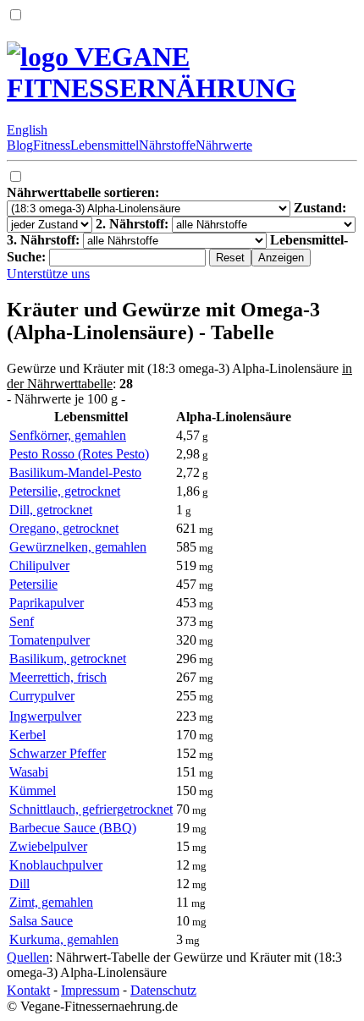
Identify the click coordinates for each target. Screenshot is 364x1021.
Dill (19, 883)
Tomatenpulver (49, 640)
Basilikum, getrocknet (67, 658)
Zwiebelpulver (48, 846)
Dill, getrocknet (50, 509)
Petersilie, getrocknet (64, 491)
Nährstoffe (167, 145)
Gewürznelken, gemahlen (77, 547)
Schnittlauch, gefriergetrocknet (91, 809)
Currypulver (41, 696)
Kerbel (27, 734)
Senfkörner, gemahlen (67, 435)
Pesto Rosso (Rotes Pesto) (79, 454)
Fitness (51, 145)
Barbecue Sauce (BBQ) (72, 828)
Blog (20, 145)
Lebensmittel (104, 145)
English (27, 130)
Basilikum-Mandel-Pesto (75, 472)
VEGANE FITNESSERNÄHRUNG (151, 72)
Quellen (28, 957)
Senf (21, 621)
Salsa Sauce (41, 921)
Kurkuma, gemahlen (64, 939)
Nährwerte (224, 145)
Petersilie (33, 584)
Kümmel (32, 790)
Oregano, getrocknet (64, 528)
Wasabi (28, 772)
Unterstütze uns (48, 273)
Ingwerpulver (45, 716)
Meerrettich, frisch (58, 677)
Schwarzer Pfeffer (57, 753)
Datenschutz (163, 990)
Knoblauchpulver (55, 865)
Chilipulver (39, 565)
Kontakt (28, 990)
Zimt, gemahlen (51, 902)
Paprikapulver (46, 603)
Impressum (90, 990)
